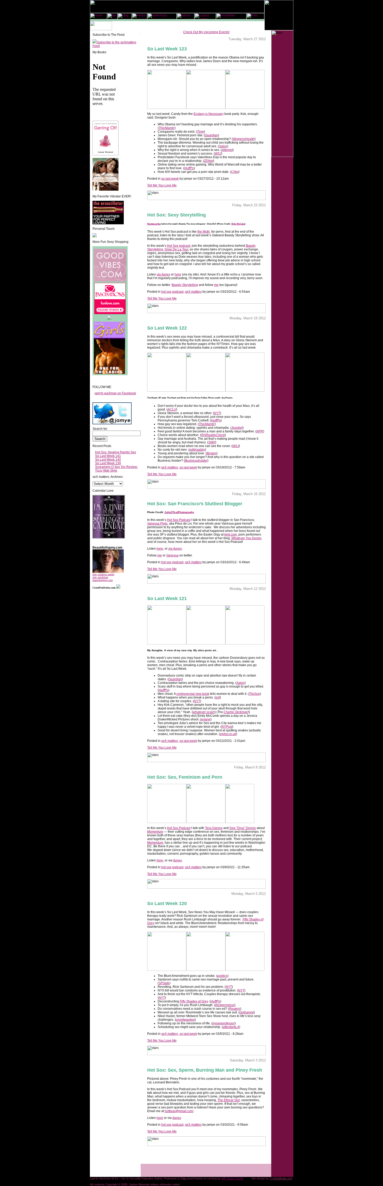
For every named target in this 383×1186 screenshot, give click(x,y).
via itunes (163, 274)
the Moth (203, 231)
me (216, 285)
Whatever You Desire (246, 538)
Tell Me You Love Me (162, 185)
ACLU (172, 409)
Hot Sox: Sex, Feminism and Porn (184, 777)
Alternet (227, 150)
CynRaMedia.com (281, 1178)
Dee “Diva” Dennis (243, 828)
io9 (217, 697)
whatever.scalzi (204, 712)
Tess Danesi (214, 828)
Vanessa (172, 555)
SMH (211, 442)
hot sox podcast (172, 291)
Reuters (234, 1009)
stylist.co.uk (228, 734)
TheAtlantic (167, 128)
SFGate (164, 983)
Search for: (100, 429)
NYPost (226, 727)
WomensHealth (244, 139)
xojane (206, 719)
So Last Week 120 (167, 903)
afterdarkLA (231, 1027)
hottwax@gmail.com (179, 1111)
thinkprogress (224, 1005)
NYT (217, 413)
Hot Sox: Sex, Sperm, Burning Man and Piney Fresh (204, 1070)
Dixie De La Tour (176, 249)
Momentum (155, 831)
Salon (223, 146)
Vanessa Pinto (157, 523)
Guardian (211, 135)
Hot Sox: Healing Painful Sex (115, 452)
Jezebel (237, 428)
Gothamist (246, 1012)
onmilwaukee (185, 1019)
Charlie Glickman (236, 712)
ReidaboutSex (154, 224)
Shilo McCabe (238, 224)
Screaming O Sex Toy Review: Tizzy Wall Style (116, 468)
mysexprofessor (223, 1023)
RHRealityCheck (213, 435)
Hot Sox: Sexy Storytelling (176, 215)
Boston (212, 453)
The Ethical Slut (229, 1100)
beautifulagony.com (102, 580)
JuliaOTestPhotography (179, 512)
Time (200, 131)
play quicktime (100, 577)
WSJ (218, 153)
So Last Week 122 (167, 328)
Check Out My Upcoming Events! (206, 32)
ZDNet (208, 161)
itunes (177, 860)
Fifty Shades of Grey (194, 1001)
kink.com (230, 534)
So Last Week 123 (167, 48)
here (178, 274)
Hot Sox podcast (178, 246)
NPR (259, 431)
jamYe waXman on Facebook (115, 393)
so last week (170, 178)
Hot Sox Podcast (178, 520)
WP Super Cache (232, 1178)
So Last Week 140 (108, 459)
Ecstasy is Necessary (209, 114)
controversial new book (192, 694)
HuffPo (189, 168)
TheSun (254, 694)
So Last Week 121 (167, 598)
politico (222, 976)
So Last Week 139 (108, 463)
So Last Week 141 (108, 456)
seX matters (193, 291)
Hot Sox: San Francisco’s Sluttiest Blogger (194, 503)
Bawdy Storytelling (185, 285)
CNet (234, 172)
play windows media (103, 574)
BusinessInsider (196, 460)
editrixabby (197, 449)
